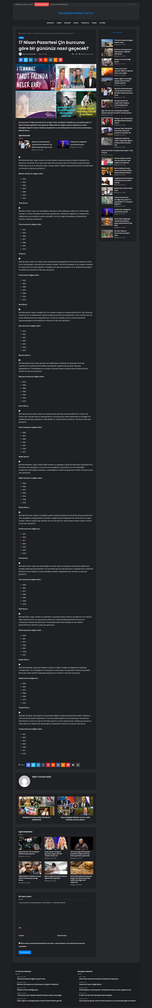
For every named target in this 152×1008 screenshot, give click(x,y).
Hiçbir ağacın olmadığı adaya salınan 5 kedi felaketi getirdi (122, 81)
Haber (59, 23)
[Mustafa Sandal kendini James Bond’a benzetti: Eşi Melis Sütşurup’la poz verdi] (24, 144)
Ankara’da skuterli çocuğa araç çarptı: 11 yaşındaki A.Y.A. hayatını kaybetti (123, 200)
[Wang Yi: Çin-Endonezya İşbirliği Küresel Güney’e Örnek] (107, 121)
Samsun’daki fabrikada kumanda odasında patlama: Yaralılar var (123, 130)
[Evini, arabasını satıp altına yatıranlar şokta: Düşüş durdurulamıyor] (107, 171)
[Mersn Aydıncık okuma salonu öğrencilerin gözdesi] (56, 867)
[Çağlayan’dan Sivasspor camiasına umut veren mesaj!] (107, 181)
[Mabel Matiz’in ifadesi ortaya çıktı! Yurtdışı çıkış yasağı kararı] (30, 867)
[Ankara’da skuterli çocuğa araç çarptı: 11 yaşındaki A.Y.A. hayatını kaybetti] (107, 200)
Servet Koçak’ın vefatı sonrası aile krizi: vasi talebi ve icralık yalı (122, 160)
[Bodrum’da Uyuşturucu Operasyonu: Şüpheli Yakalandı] (107, 52)
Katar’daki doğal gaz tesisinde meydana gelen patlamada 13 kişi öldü (123, 222)
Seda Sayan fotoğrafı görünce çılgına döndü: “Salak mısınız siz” (53, 854)
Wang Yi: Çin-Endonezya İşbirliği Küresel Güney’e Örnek (123, 120)
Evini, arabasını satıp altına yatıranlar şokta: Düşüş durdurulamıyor (123, 170)
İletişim (102, 23)
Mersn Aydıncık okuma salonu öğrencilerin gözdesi (56, 877)
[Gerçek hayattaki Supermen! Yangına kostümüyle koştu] (107, 103)
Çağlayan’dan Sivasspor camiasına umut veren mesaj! (123, 180)
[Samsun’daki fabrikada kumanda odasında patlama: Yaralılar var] (107, 131)
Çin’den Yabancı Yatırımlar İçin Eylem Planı (122, 233)
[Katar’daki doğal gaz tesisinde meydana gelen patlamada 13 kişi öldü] (107, 222)
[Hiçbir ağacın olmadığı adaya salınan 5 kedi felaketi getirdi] (107, 81)
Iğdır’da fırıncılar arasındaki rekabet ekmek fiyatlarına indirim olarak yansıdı (116, 112)
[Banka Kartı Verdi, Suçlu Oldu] (107, 191)
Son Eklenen (117, 33)
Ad (20, 928)
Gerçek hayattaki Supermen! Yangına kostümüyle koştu (121, 103)
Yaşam (94, 23)
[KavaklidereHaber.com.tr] (76, 13)
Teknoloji (85, 23)
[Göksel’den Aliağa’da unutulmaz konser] (63, 144)
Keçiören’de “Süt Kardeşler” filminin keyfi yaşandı (29, 853)
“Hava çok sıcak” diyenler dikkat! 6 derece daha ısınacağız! (68, 4)
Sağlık (76, 23)
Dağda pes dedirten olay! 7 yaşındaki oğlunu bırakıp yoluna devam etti (123, 141)
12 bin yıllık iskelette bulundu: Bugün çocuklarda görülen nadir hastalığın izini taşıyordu (81, 879)
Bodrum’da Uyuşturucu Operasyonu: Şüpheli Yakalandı (123, 51)
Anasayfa (50, 23)
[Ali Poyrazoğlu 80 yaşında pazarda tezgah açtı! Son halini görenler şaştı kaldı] (81, 843)
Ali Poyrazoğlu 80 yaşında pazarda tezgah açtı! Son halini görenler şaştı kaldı (80, 854)
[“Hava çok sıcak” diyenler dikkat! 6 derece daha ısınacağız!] (107, 71)
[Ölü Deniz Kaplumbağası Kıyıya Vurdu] (107, 43)
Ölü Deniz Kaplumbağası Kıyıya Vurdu (123, 41)
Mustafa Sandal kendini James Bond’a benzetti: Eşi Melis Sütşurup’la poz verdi (42, 144)
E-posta (22, 935)
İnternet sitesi (62, 935)
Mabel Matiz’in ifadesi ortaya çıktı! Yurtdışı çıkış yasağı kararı (30, 878)
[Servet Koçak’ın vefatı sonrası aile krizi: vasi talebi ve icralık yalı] (107, 161)
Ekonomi (67, 23)
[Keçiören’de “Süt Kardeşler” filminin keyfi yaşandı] (30, 843)
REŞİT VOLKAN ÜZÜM (29, 54)
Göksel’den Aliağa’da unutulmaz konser (122, 211)
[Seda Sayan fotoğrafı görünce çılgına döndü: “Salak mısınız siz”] (56, 843)
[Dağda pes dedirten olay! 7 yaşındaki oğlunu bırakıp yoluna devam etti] (107, 141)
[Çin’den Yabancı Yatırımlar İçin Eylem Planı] (107, 234)
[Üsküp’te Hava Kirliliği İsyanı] (107, 62)
